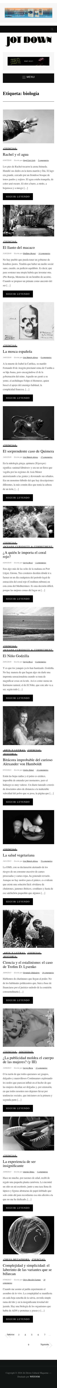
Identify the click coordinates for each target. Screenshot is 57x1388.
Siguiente (45, 1344)
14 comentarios (44, 253)
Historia (10, 753)
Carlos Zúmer (28, 770)
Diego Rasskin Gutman (32, 1279)
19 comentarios (48, 972)
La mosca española (17, 351)
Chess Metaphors (16, 1259)
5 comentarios (40, 562)
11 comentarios (41, 1068)
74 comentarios (46, 861)
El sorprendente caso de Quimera (28, 451)
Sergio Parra (28, 1068)
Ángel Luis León (29, 160)
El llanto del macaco (19, 247)
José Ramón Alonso (30, 357)
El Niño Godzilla (16, 655)
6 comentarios (46, 357)
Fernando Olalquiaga (31, 972)
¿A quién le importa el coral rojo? (24, 554)
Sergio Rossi (28, 562)
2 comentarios (43, 160)
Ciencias (10, 148)
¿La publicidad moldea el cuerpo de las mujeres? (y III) (28, 1059)
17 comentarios (46, 457)
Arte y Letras (14, 750)
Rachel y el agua (15, 154)
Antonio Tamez (28, 1171)
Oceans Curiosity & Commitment (28, 546)
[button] (28, 77)
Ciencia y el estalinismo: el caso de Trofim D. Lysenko (28, 964)
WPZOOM (35, 1376)
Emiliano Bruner (29, 253)
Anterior (10, 1334)
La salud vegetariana (19, 855)
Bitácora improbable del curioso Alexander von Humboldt (27, 761)
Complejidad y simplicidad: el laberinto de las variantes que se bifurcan (27, 1269)
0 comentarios (40, 661)
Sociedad (26, 1051)
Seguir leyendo (18, 196)
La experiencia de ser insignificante (19, 1163)
